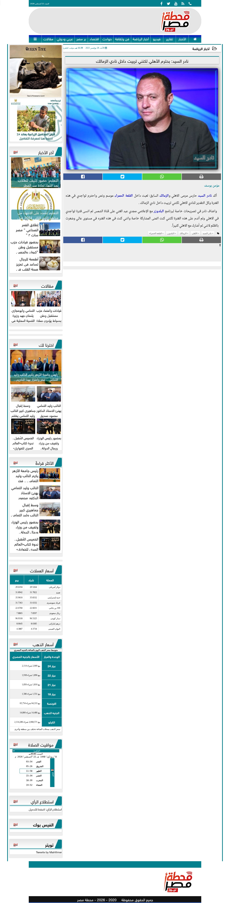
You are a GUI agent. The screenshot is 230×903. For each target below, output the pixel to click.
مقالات (47, 285)
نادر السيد (205, 196)
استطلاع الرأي (42, 801)
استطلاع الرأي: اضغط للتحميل (45, 809)
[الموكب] (36, 71)
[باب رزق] (36, 120)
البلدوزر (159, 211)
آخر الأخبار (46, 152)
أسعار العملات (42, 570)
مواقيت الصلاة (41, 744)
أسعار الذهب (43, 644)
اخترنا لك (46, 344)
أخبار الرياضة (201, 48)
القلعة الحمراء (123, 196)
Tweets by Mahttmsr (49, 851)
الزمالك (164, 196)
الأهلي (194, 233)
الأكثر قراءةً (45, 462)
